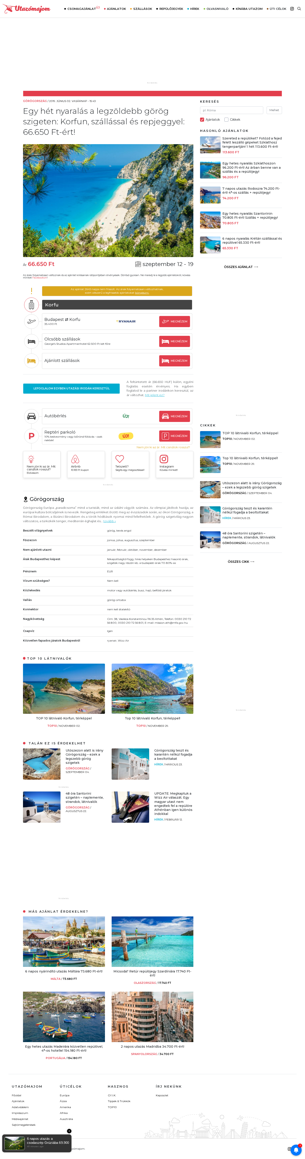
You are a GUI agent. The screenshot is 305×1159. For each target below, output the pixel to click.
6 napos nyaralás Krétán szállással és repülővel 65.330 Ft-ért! (252, 241)
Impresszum (20, 1113)
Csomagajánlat (83, 8)
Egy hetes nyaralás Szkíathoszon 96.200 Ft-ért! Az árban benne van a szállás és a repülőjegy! (251, 167)
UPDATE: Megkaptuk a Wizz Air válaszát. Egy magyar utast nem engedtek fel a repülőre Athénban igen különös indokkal (173, 803)
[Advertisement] (152, 53)
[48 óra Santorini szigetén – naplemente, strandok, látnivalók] (42, 821)
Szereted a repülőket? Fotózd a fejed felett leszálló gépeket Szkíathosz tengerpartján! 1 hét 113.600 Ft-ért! (252, 142)
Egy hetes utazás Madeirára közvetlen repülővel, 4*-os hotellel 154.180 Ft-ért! (64, 1049)
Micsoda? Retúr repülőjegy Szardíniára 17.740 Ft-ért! (152, 973)
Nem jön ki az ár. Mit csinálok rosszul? (163, 447)
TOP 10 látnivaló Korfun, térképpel (64, 718)
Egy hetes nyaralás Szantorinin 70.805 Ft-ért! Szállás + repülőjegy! (250, 216)
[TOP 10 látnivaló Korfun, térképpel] (64, 712)
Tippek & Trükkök (119, 1101)
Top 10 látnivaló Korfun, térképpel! (152, 718)
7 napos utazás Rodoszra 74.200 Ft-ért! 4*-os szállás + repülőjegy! (251, 191)
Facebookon (39, 277)
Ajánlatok (116, 8)
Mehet (274, 110)
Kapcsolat (162, 1095)
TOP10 (52, 725)
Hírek (194, 8)
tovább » (109, 521)
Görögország (78, 768)
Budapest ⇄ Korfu (62, 319)
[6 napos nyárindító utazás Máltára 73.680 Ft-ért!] (64, 966)
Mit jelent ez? (155, 395)
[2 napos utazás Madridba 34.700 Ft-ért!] (153, 1041)
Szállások (142, 8)
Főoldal (16, 1095)
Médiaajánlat (20, 1119)
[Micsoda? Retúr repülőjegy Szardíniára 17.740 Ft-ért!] (153, 966)
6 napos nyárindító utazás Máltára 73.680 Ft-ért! (63, 971)
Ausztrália (66, 1119)
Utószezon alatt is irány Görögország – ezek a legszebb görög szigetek (84, 756)
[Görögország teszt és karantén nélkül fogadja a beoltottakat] (130, 778)
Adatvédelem (20, 1107)
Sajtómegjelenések (24, 1124)
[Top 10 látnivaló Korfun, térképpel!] (153, 712)
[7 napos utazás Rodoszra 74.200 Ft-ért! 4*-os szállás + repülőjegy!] (210, 202)
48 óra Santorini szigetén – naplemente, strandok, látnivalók (85, 797)
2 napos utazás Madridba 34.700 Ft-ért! (152, 1047)
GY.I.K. (112, 1095)
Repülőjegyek (171, 8)
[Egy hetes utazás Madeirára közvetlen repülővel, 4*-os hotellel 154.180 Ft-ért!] (64, 1041)
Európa (64, 1095)
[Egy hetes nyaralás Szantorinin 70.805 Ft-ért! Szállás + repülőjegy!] (210, 227)
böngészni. (142, 292)
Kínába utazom (249, 8)
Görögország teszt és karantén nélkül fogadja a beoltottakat (173, 754)
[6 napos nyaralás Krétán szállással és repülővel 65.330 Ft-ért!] (210, 252)
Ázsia (63, 1101)
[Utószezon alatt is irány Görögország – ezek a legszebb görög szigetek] (42, 778)
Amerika (65, 1107)
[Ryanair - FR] (126, 326)
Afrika (64, 1113)
